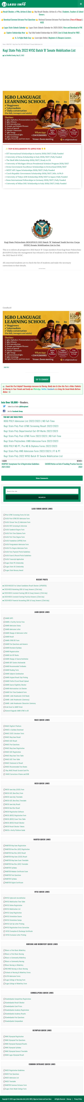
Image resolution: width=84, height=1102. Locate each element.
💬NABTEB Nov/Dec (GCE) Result (14, 853)
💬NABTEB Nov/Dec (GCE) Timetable (15, 864)
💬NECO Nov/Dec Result (11, 808)
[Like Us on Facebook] (4, 411)
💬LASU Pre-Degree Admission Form (15, 548)
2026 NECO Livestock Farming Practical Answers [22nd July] (24, 596)
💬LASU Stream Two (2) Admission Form (16, 522)
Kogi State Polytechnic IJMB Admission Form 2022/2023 (31, 441)
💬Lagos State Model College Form (15, 1089)
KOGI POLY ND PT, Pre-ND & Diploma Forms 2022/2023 (30, 446)
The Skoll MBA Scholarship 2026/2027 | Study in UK (28, 160)
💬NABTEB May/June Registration (14, 845)
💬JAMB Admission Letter (12, 629)
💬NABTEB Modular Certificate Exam (15, 871)
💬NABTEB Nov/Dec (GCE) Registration (16, 849)
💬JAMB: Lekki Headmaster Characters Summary (19, 703)
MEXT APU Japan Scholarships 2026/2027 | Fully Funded (30, 170)
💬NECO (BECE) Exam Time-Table (14, 819)
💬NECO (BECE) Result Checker (13, 823)
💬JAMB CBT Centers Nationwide (14, 662)
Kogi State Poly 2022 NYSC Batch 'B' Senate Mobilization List (33, 456)
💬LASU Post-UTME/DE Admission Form (16, 518)
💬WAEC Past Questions (11, 744)
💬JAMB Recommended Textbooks (14, 666)
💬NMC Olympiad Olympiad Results (15, 1044)
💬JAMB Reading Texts (11, 670)
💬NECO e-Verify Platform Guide (14, 830)
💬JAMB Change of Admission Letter (15, 633)
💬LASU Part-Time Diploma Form (14, 533)
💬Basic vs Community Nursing (13, 961)
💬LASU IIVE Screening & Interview (15, 526)
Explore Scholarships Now (16, 32)
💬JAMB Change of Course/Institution (15, 659)
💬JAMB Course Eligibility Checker (14, 685)
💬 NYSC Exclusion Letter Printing (14, 935)
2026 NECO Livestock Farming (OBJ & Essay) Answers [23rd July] (25, 593)
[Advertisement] (42, 75)
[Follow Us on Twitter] (4, 406)
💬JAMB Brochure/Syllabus (12, 648)
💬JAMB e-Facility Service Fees (14, 622)
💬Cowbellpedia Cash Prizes (12, 1006)
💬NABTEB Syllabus (10, 867)
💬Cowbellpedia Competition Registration (17, 999)
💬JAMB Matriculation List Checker (15, 688)
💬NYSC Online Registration (12, 905)
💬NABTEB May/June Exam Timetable (15, 860)
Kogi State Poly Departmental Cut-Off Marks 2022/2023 (31, 431)
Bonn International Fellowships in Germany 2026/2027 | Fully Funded (36, 180)
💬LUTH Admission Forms (11, 976)
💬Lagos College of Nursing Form (14, 980)
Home (4, 44)
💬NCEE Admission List (11, 1077)
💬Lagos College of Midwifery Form (15, 983)
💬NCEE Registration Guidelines (14, 1070)
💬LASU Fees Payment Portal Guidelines (16, 552)
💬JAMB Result (8, 636)
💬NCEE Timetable (9, 1081)
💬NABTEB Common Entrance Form (15, 1085)
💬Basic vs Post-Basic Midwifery (14, 950)
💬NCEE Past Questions (11, 1074)
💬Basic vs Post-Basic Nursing (13, 954)
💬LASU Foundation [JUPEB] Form (14, 540)
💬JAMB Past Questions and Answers (15, 644)
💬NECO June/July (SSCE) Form (13, 789)
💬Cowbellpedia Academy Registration (16, 1010)
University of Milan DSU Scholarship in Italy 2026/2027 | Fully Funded (36, 183)
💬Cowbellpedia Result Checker (13, 1002)
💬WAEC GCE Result (10, 741)
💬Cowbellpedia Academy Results (14, 1013)
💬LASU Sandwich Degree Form (13, 529)
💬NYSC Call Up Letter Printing (13, 924)
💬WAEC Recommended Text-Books (15, 766)
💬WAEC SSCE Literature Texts (13, 733)
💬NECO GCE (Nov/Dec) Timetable (14, 800)
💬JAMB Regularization (11, 651)
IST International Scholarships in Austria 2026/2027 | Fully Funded (34, 153)
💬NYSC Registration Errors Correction (16, 927)
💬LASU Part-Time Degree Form (14, 537)
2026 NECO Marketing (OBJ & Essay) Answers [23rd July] (23, 589)
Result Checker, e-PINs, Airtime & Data (17, 11)
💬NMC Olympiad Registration (13, 1036)
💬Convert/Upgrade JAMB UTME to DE (16, 710)
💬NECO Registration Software (13, 811)
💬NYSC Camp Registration (12, 912)
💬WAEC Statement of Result (13, 763)
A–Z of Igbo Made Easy (23, 37)
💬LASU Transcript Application (13, 559)
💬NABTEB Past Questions (12, 875)
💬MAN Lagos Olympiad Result (13, 1055)
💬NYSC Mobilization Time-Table (14, 901)
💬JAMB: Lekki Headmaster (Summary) (16, 699)
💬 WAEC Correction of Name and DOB (16, 774)
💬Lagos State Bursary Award (13, 570)
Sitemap (68, 1099)
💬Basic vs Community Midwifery (14, 957)
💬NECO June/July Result (11, 804)
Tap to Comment (42, 379)
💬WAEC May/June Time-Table (13, 755)
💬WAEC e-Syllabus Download (13, 729)
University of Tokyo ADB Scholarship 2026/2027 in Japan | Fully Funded (36, 177)
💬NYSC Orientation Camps (12, 920)
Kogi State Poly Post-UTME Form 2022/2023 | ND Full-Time (32, 436)
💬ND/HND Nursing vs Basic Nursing (15, 968)
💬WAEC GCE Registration (12, 752)
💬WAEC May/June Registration (13, 748)
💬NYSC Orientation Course (12, 916)
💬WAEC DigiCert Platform (12, 726)
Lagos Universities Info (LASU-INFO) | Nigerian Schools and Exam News (32, 1099)
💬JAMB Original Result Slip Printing (15, 677)
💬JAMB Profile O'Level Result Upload (16, 681)
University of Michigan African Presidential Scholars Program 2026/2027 (37, 163)
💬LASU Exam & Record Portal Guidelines (17, 555)
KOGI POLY (9, 44)
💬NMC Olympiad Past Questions (14, 1040)
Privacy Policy (78, 1099)
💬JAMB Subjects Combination (13, 673)
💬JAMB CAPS (8, 618)
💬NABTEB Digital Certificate (13, 882)
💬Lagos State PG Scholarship (13, 563)
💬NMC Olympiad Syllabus (12, 1047)
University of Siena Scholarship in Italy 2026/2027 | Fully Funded (34, 157)
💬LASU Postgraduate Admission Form (16, 544)
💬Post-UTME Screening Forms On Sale (16, 515)
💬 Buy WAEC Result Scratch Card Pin (16, 770)
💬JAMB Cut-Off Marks (11, 655)
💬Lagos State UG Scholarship (13, 566)
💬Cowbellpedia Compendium (13, 1021)
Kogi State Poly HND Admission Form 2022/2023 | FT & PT (32, 451)
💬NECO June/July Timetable (13, 797)
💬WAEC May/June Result (12, 737)
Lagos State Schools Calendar (15, 27)
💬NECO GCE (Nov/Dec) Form (13, 793)
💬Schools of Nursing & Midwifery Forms (17, 972)
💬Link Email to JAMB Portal (13, 707)
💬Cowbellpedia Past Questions (13, 1017)
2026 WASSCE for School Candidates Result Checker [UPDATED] (25, 585)
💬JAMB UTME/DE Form (11, 640)
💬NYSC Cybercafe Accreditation (14, 898)
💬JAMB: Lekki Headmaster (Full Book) (16, 696)
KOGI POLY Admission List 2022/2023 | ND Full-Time (29, 421)
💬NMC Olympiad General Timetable (15, 1051)
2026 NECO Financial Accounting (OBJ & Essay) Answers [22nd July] (26, 600)
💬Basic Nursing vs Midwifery (13, 965)
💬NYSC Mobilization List (11, 909)
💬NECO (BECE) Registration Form (14, 815)
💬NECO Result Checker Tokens (13, 826)
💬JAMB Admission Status (12, 625)
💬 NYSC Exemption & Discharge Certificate (18, 931)
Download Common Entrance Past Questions (19, 19)
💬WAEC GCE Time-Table (11, 759)
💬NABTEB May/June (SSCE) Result (15, 856)
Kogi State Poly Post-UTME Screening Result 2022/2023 (31, 426)
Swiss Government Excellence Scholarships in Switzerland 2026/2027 (36, 167)
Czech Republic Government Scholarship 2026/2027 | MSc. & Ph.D (34, 173)
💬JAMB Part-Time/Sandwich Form (15, 692)
